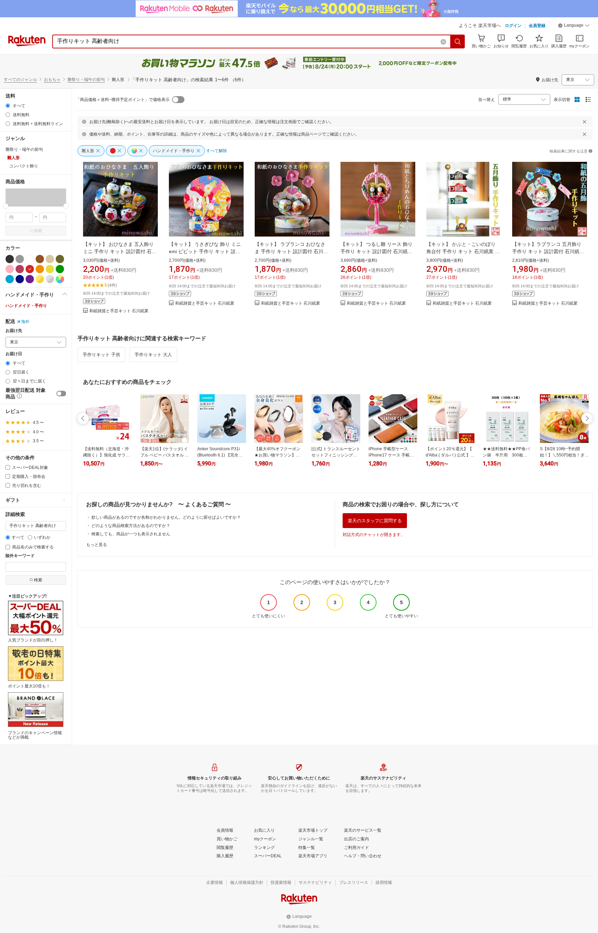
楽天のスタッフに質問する (375, 520)
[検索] (458, 41)
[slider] (5, 206)
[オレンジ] (40, 269)
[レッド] (30, 269)
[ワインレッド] (20, 269)
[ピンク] (10, 269)
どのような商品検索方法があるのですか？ (130, 525)
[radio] (8, 105)
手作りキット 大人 (153, 354)
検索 (38, 230)
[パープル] (30, 279)
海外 (25, 321)
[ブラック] (10, 259)
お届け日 (14, 354)
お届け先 (14, 331)
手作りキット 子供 (101, 354)
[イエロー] (50, 269)
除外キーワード (20, 556)
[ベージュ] (50, 259)
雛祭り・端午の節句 (86, 79)
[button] (574, 26)
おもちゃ (52, 79)
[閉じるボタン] (584, 121)
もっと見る (96, 544)
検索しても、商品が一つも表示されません (130, 534)
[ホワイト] (30, 259)
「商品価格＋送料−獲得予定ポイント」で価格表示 (123, 99)
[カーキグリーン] (60, 259)
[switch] (61, 393)
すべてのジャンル (20, 79)
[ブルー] (10, 279)
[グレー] (20, 259)
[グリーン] (60, 269)
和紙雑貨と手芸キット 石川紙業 (118, 311)
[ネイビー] (20, 279)
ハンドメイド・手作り (26, 305)
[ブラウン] (40, 259)
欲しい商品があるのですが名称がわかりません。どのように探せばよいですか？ (166, 517)
